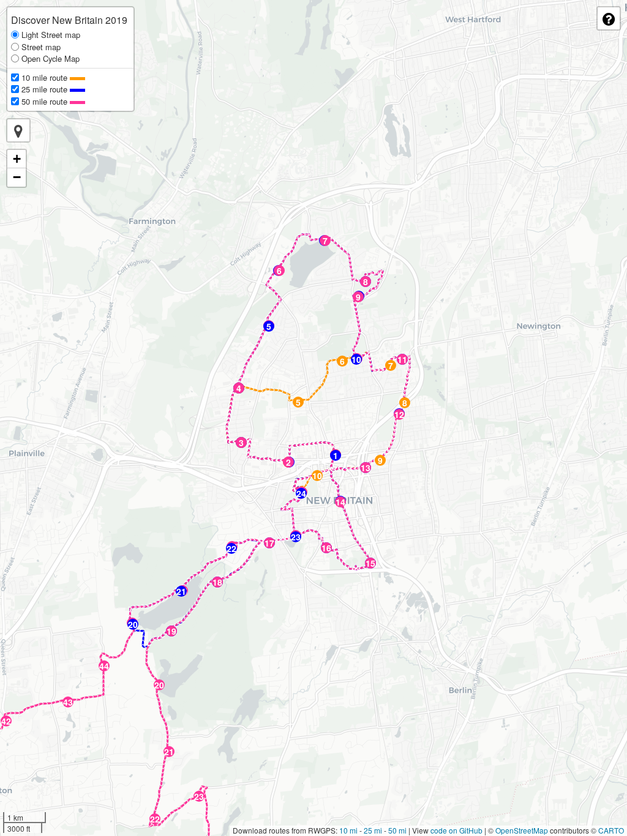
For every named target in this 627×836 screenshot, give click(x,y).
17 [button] (269, 542)
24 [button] (301, 493)
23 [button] (296, 536)
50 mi (397, 830)
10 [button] (317, 475)
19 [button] (171, 630)
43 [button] (68, 701)
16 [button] (326, 547)
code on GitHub (456, 830)
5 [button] (298, 402)
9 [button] (380, 460)
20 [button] (133, 624)
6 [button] (342, 361)
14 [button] (340, 501)
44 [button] (104, 665)
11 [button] (402, 359)
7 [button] (390, 365)
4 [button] (238, 388)
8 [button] (404, 402)
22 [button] (231, 548)
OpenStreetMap (521, 830)
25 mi (373, 830)
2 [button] (288, 462)
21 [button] (181, 591)
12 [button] (399, 414)
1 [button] (335, 455)
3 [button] (241, 442)
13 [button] (365, 467)
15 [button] (370, 563)
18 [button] (217, 582)
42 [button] (6, 720)
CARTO (611, 830)
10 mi (348, 830)
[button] (18, 130)
